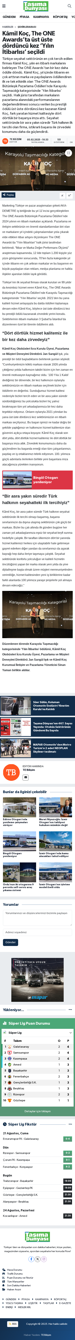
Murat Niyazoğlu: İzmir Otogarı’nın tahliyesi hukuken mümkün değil (53, 822)
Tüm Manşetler (15, 1281)
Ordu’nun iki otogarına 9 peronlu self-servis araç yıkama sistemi (18, 887)
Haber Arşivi (14, 1289)
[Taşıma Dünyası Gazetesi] (36, 6)
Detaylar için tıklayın (38, 1111)
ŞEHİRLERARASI (27, 27)
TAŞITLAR (48, 1303)
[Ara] (69, 6)
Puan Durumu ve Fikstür (20, 1277)
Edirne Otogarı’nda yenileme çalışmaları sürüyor (15, 822)
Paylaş (10, 195)
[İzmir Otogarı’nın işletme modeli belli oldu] (55, 872)
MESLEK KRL (24, 1307)
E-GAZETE (65, 1303)
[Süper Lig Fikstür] (70, 1124)
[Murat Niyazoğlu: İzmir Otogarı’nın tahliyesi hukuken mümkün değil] (55, 807)
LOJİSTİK (33, 1303)
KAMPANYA (41, 17)
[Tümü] (70, 1009)
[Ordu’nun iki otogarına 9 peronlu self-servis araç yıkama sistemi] (19, 872)
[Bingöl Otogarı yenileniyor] (19, 841)
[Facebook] (31, 1259)
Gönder (10, 942)
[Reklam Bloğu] (37, 979)
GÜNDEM (9, 17)
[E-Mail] (25, 777)
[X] (37, 1259)
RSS (14, 1324)
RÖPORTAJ (60, 17)
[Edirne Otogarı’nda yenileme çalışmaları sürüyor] (19, 807)
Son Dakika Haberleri (19, 1285)
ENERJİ (9, 1307)
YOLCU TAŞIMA (14, 1303)
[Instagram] (44, 1259)
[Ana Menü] (4, 6)
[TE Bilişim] (11, 772)
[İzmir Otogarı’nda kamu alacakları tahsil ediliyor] (55, 841)
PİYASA (24, 17)
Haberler (7, 27)
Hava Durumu (14, 1270)
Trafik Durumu (15, 1273)
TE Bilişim (29, 770)
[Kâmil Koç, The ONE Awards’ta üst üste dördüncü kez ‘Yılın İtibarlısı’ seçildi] (37, 169)
